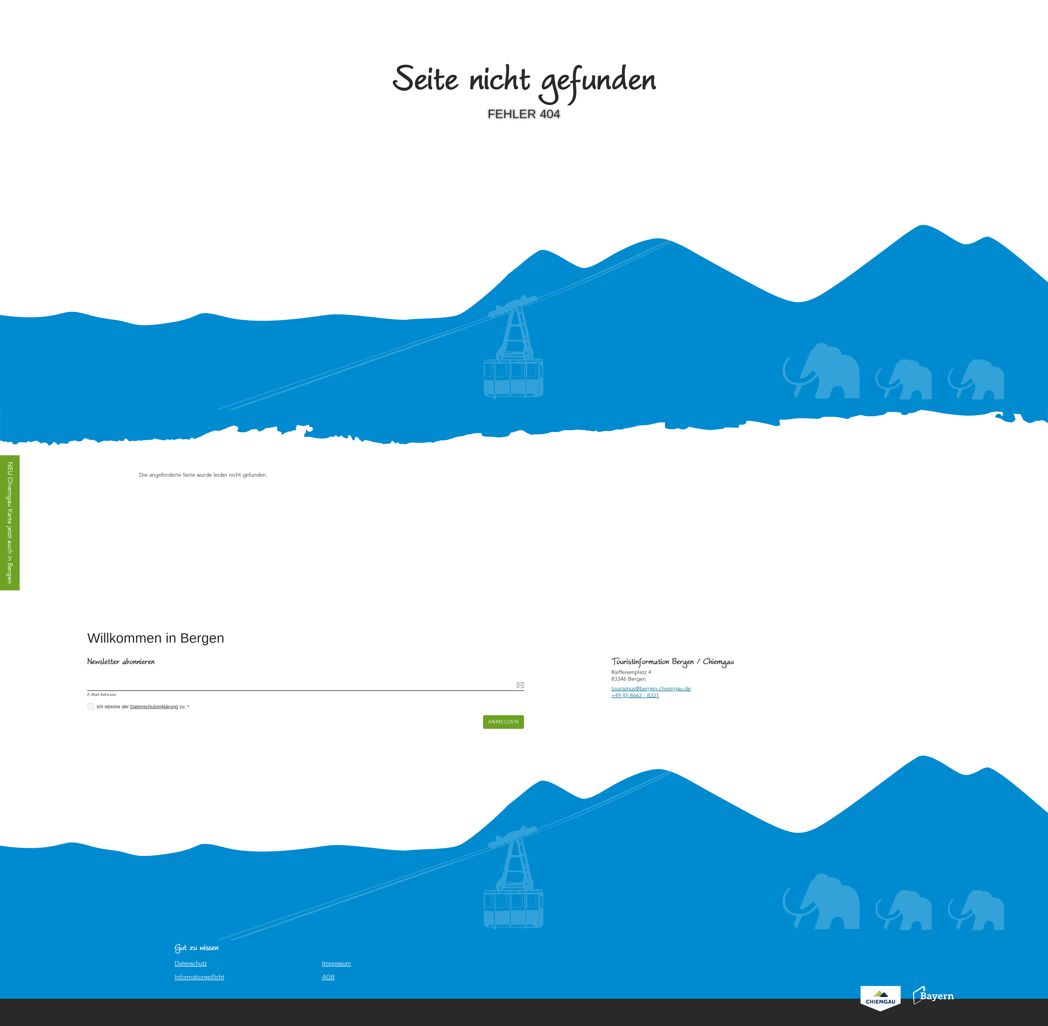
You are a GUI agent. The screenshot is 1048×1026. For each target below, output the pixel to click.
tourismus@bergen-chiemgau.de (651, 688)
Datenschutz (191, 963)
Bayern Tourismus (933, 1002)
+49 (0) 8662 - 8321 (635, 695)
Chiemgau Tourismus (881, 1006)
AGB (328, 977)
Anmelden (503, 722)
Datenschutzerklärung (154, 706)
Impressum (336, 963)
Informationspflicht (199, 977)
